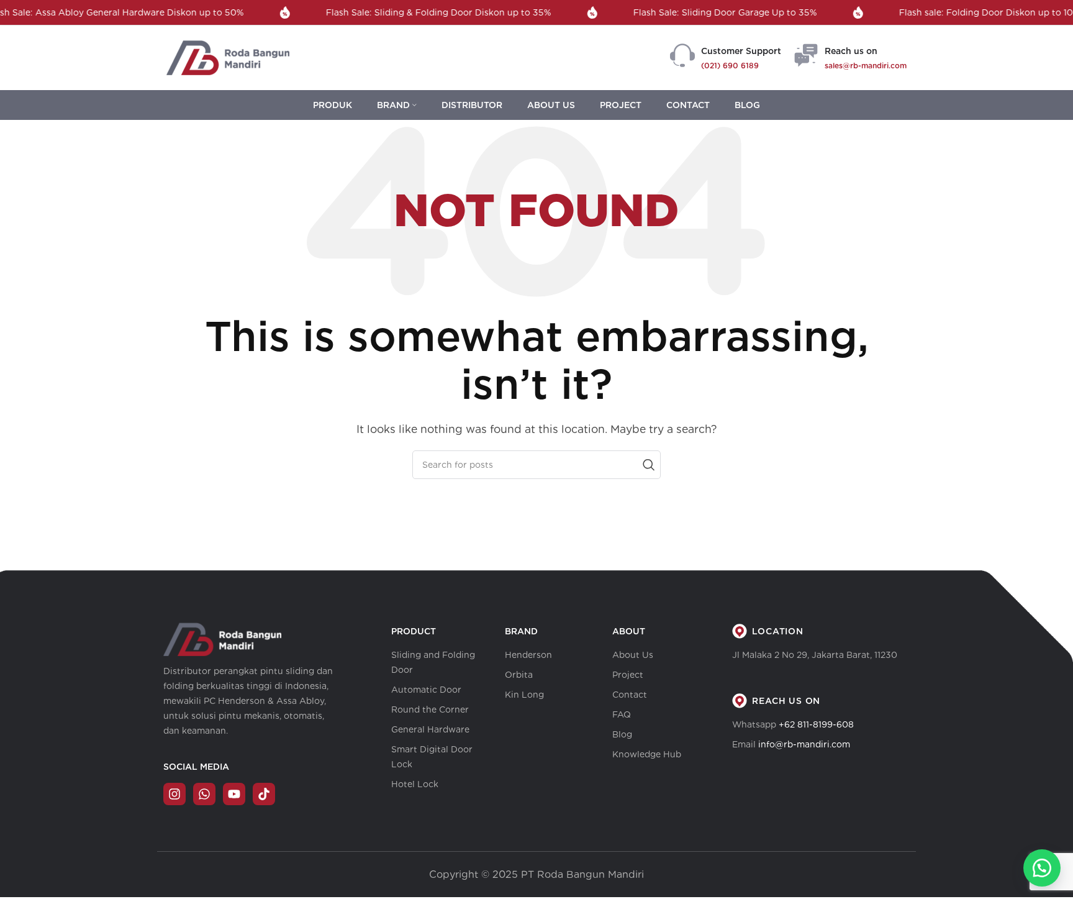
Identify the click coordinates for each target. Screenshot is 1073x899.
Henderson (528, 655)
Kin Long (524, 695)
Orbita (519, 675)
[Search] (646, 464)
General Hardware (430, 729)
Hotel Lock (414, 784)
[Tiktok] (264, 794)
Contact (629, 695)
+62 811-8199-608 (816, 724)
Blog (622, 734)
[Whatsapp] (204, 794)
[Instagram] (174, 794)
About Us (632, 655)
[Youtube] (234, 794)
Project (627, 675)
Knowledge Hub (646, 754)
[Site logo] (227, 57)
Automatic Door (426, 690)
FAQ (621, 714)
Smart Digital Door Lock (432, 756)
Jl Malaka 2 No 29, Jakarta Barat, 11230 (814, 655)
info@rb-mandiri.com (804, 744)
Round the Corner (430, 709)
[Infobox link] (725, 58)
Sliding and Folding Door (433, 662)
